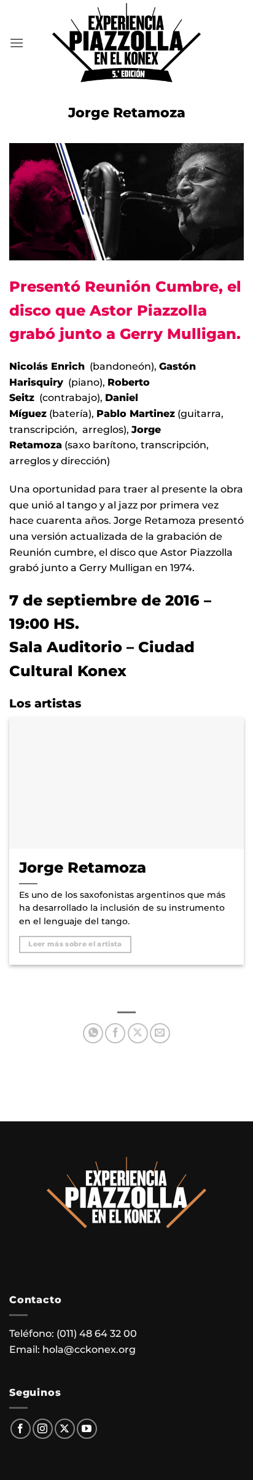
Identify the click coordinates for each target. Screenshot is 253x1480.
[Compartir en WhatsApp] (93, 1033)
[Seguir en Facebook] (20, 1429)
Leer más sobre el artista (75, 944)
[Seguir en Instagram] (43, 1429)
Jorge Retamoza (82, 867)
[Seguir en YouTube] (87, 1429)
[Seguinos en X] (65, 1429)
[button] (16, 43)
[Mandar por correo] (160, 1033)
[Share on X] (138, 1033)
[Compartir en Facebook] (115, 1033)
